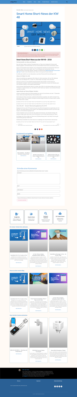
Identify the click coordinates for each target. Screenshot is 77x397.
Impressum (38, 380)
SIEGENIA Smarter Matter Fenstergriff (38, 351)
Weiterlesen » (23, 155)
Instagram (26, 376)
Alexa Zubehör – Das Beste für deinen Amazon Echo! (23, 153)
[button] (67, 2)
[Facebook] (61, 386)
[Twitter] (59, 386)
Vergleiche (29, 1)
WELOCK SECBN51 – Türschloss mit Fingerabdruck (18, 350)
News (24, 1)
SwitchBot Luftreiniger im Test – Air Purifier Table (58, 254)
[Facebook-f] (37, 129)
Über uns (18, 380)
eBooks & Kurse (54, 1)
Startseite (18, 10)
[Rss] (41, 129)
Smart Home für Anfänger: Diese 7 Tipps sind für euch (38, 299)
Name (18, 185)
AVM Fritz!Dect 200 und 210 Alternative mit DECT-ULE (53, 156)
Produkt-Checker (45, 1)
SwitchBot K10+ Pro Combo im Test (19, 255)
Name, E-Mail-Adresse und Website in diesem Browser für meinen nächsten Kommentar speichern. (35, 197)
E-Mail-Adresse (20, 189)
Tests (35, 1)
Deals (39, 1)
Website (18, 193)
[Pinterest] (39, 129)
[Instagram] (35, 129)
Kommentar (19, 172)
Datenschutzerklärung (58, 380)
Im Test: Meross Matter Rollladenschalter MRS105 (38, 254)
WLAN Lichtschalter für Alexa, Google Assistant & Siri (38, 156)
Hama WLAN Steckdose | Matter (58, 350)
